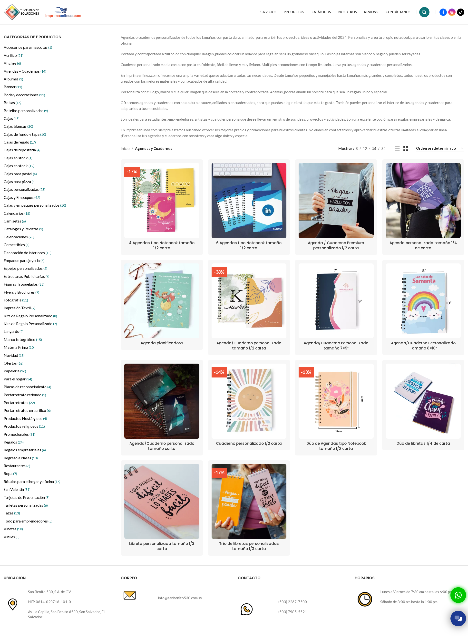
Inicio (125, 148)
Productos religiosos (24, 426)
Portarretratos (19, 402)
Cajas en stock (18, 157)
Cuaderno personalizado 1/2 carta (249, 443)
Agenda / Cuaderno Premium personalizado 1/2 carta (336, 245)
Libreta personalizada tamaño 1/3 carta (161, 546)
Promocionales (19, 434)
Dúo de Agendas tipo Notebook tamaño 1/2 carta (336, 446)
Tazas (12, 513)
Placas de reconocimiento (27, 386)
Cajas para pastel (20, 173)
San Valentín (17, 489)
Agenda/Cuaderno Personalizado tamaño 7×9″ (336, 345)
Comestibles (16, 244)
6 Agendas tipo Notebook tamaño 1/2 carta (249, 245)
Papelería (15, 370)
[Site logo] (22, 12)
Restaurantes (17, 465)
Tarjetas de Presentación (26, 497)
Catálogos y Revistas (23, 228)
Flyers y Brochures (21, 292)
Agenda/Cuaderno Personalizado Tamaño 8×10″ (423, 345)
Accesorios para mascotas (28, 47)
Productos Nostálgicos (25, 418)
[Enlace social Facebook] (443, 12)
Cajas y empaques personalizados (35, 205)
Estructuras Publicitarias (26, 276)
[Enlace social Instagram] (452, 12)
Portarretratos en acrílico (27, 410)
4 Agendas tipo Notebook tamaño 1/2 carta (162, 245)
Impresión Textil (19, 307)
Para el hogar (18, 379)
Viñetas (13, 528)
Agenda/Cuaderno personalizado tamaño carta (161, 446)
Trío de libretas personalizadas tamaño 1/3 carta (249, 546)
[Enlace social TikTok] (460, 12)
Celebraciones (19, 236)
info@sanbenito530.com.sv (180, 598)
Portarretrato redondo (25, 394)
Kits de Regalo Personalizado (30, 315)
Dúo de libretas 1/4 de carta (423, 443)
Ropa (10, 473)
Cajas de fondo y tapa (25, 134)
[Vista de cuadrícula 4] (405, 148)
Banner (13, 86)
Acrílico (13, 55)
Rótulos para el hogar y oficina (32, 481)
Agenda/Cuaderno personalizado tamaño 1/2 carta (248, 345)
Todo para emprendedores (28, 521)
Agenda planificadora (162, 343)
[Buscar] (424, 12)
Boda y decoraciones (24, 94)
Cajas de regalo (20, 142)
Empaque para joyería (24, 260)
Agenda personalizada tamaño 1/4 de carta (423, 245)
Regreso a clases (21, 457)
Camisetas (15, 221)
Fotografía (16, 300)
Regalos (14, 442)
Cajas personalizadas (24, 189)
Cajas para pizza (20, 181)
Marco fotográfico (23, 339)
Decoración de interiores (27, 252)
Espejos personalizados (25, 268)
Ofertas (13, 363)
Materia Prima (19, 347)
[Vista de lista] (397, 148)
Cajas (12, 118)
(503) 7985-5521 (292, 611)
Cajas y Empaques (22, 197)
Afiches (12, 63)
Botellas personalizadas (26, 110)
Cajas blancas (18, 126)
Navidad (14, 355)
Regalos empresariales (25, 449)
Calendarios (17, 213)
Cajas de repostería (22, 149)
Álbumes (13, 79)
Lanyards (13, 331)
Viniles (12, 536)
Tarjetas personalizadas (26, 505)
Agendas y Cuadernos (25, 71)
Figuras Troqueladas (24, 284)
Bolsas (12, 102)
